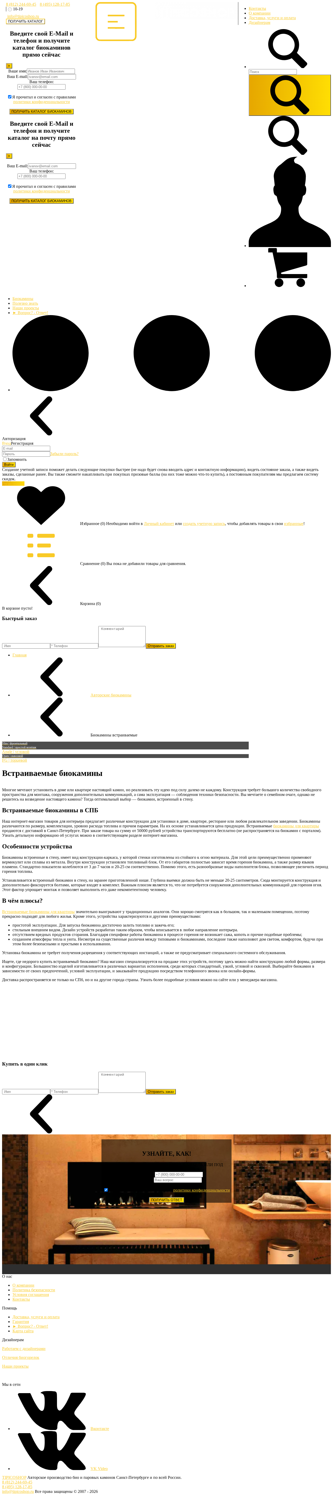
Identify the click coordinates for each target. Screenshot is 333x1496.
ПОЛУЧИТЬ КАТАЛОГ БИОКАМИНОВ (41, 112)
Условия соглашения (30, 1294)
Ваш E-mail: (17, 76)
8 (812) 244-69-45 (21, 4)
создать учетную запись (204, 523)
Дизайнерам (259, 22)
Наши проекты (25, 308)
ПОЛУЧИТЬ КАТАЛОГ (25, 21)
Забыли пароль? (64, 453)
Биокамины (22, 298)
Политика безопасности (33, 1290)
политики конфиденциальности (41, 101)
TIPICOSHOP (14, 1477)
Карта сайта (23, 1331)
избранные (293, 523)
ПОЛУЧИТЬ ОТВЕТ (166, 1200)
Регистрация (13, 483)
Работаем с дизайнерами (24, 1348)
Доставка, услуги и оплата (272, 18)
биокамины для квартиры (296, 826)
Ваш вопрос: (142, 1180)
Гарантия (20, 1321)
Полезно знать (25, 303)
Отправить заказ (161, 646)
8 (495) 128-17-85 (55, 4)
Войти (9, 465)
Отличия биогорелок (20, 1357)
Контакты (257, 8)
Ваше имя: (17, 71)
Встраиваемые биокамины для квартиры (38, 911)
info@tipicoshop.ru (23, 16)
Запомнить (17, 459)
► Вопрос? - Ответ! (30, 312)
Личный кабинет (159, 523)
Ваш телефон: (41, 81)
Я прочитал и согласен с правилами (44, 99)
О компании (260, 13)
